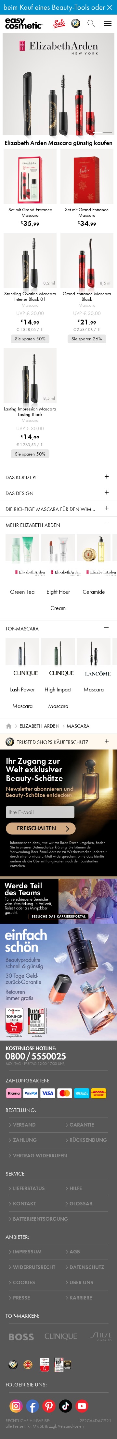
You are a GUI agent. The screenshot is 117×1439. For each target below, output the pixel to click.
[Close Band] (109, 7)
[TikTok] (65, 1406)
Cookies (24, 1282)
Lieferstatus (29, 1188)
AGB (75, 1252)
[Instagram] (16, 1406)
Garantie (82, 1125)
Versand (24, 1125)
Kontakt (24, 1204)
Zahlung (25, 1140)
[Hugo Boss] (21, 1337)
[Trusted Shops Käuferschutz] (13, 1365)
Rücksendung (88, 1140)
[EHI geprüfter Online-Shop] (27, 1365)
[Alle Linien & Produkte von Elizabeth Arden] (58, 47)
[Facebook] (32, 1406)
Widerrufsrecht (34, 1267)
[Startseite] (8, 726)
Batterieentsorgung (40, 1219)
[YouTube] (82, 1406)
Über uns (81, 1282)
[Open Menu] (25, 24)
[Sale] (59, 24)
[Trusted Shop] (75, 24)
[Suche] (91, 24)
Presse (21, 1298)
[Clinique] (61, 1337)
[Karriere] (58, 901)
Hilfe (76, 1188)
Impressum (27, 1252)
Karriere (81, 1298)
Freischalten (36, 828)
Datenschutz (87, 1267)
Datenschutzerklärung (49, 847)
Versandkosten (71, 1426)
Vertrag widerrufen (40, 1155)
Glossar (81, 1204)
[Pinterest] (49, 1406)
